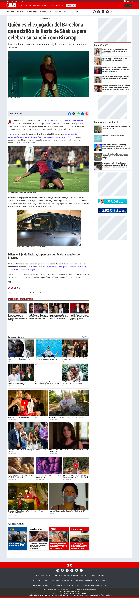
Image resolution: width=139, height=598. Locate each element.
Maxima (104, 580)
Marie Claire (57, 575)
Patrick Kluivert (22, 293)
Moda (51, 6)
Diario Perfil (39, 575)
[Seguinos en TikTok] (107, 11)
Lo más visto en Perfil (106, 122)
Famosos (28, 6)
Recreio (97, 580)
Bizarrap (42, 293)
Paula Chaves (74, 12)
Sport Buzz (89, 580)
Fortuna (66, 575)
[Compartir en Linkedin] (82, 113)
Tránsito (104, 585)
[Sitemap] (81, 570)
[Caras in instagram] (94, 11)
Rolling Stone (78, 580)
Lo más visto (101, 45)
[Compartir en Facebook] (69, 113)
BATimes (101, 575)
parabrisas (79, 529)
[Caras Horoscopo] (112, 212)
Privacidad (70, 585)
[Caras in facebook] (98, 11)
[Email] (86, 113)
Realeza (44, 6)
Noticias (20, 6)
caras (59, 529)
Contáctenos (60, 585)
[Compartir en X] (73, 113)
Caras (45, 580)
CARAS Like (71, 5)
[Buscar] (130, 12)
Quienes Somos (48, 585)
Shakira (11, 293)
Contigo (51, 580)
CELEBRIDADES (44, 19)
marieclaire (38, 529)
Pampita (66, 12)
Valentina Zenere (32, 12)
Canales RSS (36, 585)
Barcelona (33, 293)
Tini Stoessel (21, 12)
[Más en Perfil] (19, 524)
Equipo (78, 585)
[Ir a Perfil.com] (128, 2)
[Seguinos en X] (103, 11)
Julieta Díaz (43, 12)
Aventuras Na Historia (64, 580)
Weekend (74, 575)
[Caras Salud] (112, 203)
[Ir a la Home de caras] (11, 7)
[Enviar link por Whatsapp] (78, 113)
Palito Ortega (11, 12)
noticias (17, 529)
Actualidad (36, 6)
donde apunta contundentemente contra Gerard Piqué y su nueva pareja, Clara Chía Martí (42, 135)
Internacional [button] (59, 6)
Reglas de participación (91, 585)
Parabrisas (83, 575)
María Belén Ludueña (55, 12)
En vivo (129, 5)
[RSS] (76, 570)
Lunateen (92, 575)
